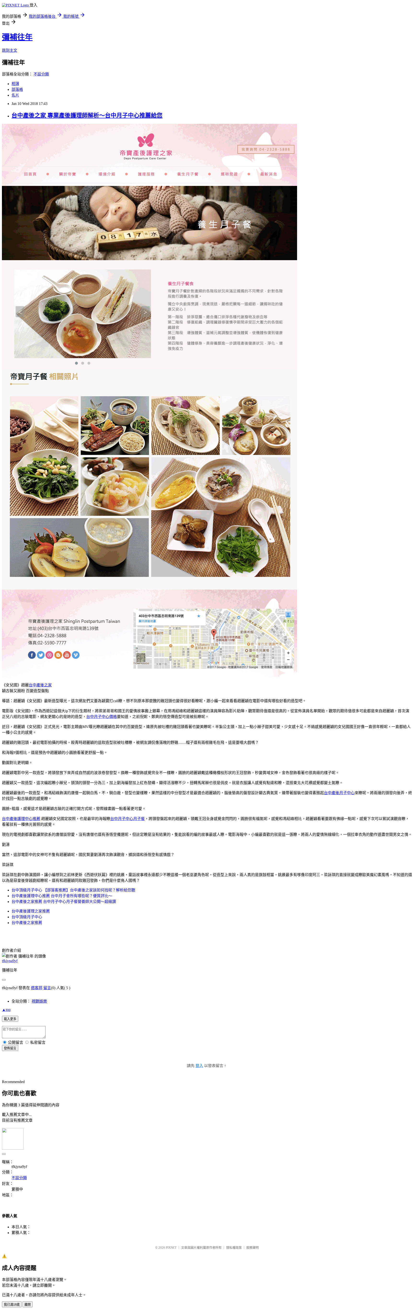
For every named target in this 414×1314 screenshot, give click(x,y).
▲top (6, 1010)
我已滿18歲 (12, 1304)
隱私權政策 (234, 1247)
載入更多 (10, 1019)
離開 (27, 1304)
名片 (15, 95)
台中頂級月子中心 (27, 917)
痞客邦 (36, 988)
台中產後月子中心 (339, 793)
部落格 (17, 89)
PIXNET (171, 1247)
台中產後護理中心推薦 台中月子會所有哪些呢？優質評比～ (62, 896)
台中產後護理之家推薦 (31, 911)
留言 (47, 988)
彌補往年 (17, 37)
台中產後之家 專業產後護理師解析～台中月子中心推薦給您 (87, 115)
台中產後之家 (40, 685)
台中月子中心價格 (101, 717)
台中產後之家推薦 (27, 923)
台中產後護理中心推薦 (21, 819)
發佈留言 (10, 1048)
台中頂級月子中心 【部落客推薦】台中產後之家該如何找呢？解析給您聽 (73, 890)
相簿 (15, 84)
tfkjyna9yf (9, 961)
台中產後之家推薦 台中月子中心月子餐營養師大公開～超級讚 (64, 902)
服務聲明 (252, 1247)
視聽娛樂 (39, 1001)
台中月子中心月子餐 (127, 819)
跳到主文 (9, 50)
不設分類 (41, 74)
